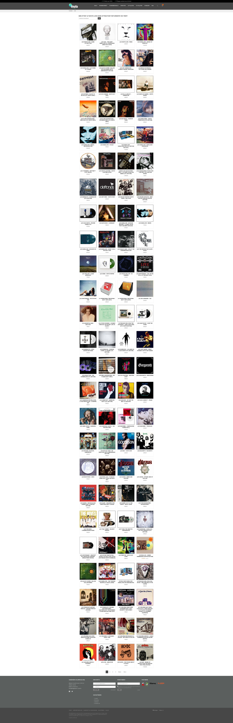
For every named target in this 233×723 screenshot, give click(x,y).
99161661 (74, 684)
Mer (153, 5)
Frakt (70, 710)
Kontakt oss (97, 703)
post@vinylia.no (75, 686)
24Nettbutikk (75, 717)
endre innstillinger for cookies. (87, 715)
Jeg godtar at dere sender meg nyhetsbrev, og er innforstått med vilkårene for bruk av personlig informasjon (128, 687)
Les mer (80, 715)
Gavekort (96, 701)
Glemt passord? (113, 689)
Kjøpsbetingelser (77, 710)
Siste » (125, 671)
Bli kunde (96, 700)
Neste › (119, 671)
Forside (96, 698)
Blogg (107, 710)
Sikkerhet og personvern (90, 710)
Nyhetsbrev (101, 710)
